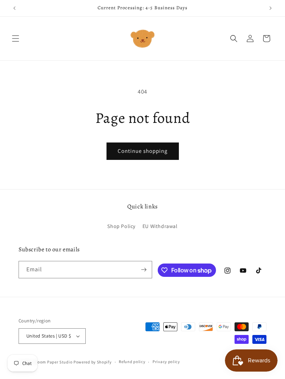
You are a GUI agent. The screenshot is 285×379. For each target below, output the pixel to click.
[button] (15, 38)
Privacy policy (166, 361)
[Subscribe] (143, 269)
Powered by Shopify (92, 362)
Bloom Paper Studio (53, 362)
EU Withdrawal (160, 226)
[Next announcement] (270, 8)
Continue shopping (143, 150)
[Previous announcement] (14, 8)
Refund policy (132, 361)
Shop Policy (121, 226)
